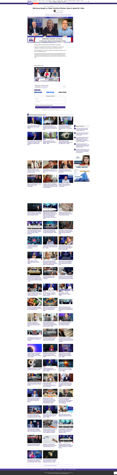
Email (63, 92)
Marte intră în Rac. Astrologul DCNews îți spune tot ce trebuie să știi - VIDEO (65, 369)
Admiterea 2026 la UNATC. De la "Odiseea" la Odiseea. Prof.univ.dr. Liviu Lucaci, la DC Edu (34, 294)
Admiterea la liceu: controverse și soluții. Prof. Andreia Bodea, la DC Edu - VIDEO (50, 246)
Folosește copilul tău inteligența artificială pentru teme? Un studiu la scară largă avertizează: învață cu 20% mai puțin (50, 185)
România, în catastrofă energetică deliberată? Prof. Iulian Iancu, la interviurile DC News (33, 324)
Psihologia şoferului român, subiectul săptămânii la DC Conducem (49, 277)
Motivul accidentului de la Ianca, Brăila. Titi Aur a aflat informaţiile (34, 185)
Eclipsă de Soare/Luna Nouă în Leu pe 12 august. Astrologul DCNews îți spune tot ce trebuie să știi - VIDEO (34, 355)
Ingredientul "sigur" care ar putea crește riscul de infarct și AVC (34, 369)
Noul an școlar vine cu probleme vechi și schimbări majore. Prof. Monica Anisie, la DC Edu (34, 213)
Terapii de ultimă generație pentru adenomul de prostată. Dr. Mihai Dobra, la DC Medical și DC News (66, 308)
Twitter (51, 92)
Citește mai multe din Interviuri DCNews (50, 465)
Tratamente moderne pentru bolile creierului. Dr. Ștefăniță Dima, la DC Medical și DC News (34, 430)
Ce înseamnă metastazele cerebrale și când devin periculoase (32, 246)
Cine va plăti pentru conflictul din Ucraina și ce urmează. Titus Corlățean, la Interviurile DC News (34, 142)
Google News (45, 87)
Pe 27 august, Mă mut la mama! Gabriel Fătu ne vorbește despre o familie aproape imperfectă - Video (66, 232)
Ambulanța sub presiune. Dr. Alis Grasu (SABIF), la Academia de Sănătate (34, 339)
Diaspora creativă (60, 0)
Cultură (82, 0)
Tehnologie (55, 1)
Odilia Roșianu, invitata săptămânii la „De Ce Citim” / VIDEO (33, 262)
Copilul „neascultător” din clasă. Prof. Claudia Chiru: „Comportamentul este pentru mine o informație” (50, 384)
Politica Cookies (52, 469)
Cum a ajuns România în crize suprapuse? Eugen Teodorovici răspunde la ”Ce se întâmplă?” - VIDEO (65, 384)
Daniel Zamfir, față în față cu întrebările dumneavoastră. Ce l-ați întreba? (65, 171)
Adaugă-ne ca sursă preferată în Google (53, 14)
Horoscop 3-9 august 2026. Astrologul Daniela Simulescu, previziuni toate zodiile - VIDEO (34, 416)
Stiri (47, 6)
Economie (54, 0)
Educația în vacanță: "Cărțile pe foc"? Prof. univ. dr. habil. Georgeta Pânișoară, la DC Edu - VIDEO (50, 355)
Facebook (38, 92)
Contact (65, 469)
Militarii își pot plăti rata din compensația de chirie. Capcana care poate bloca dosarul (65, 213)
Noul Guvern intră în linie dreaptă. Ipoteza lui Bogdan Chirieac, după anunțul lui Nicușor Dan (53, 3)
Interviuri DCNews (51, 6)
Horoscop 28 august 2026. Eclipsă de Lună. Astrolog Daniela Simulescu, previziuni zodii (82, 133)
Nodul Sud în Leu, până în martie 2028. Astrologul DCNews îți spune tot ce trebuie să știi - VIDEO (50, 308)
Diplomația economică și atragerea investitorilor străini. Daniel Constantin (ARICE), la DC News (50, 127)
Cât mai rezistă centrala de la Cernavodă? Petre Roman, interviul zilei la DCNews (65, 323)
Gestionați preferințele (59, 469)
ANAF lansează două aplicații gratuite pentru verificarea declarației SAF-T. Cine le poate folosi (65, 127)
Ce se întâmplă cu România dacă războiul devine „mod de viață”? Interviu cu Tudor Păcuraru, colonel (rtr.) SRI (66, 430)
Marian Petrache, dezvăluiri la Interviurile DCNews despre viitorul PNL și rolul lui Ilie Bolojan (33, 399)
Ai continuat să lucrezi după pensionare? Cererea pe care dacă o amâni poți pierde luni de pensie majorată (66, 339)
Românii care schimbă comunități (70, 0)
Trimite (50, 107)
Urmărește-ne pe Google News (66, 14)
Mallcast (59, 1)
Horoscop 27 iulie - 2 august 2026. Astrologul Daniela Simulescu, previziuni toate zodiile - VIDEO (34, 460)
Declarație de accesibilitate (72, 469)
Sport (51, 1)
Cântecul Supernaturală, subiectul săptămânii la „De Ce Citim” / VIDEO (49, 369)
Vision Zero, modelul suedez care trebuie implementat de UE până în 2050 (34, 384)
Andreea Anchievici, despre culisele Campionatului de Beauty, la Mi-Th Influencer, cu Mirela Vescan (66, 446)
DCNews (29, 2)
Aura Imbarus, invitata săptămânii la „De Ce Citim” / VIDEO (65, 294)
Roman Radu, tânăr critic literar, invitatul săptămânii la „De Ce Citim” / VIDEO (50, 416)
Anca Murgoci (61, 10)
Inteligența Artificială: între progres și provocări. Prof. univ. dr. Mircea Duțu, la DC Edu (50, 445)
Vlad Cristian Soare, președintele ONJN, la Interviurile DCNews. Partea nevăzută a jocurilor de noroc (66, 262)
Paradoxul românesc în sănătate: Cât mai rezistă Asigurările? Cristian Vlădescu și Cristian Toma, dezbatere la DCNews (50, 430)
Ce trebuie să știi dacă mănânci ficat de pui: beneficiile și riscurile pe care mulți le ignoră (34, 308)
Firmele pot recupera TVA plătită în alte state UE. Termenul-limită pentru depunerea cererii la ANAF (66, 277)
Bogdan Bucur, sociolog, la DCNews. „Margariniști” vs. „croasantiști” (64, 185)
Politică (39, 0)
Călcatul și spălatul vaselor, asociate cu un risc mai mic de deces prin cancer (33, 171)
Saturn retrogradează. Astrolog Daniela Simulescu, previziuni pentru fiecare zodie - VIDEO (49, 460)
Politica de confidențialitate (44, 469)
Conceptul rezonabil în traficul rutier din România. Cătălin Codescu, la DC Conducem (49, 339)
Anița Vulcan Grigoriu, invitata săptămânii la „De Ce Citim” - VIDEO (34, 127)
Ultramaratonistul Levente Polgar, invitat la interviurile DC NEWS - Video (50, 142)
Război (43, 0)
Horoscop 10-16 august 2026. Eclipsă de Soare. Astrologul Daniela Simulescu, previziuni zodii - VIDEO (65, 355)
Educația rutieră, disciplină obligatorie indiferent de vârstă (65, 415)
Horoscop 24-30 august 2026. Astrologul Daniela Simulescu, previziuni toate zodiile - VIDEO (50, 231)
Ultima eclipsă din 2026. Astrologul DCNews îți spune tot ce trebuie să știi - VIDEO (65, 142)
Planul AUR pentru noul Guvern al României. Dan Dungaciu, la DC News (50, 171)
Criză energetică (48, 0)
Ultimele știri (35, 0)
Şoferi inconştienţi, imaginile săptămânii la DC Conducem (33, 445)
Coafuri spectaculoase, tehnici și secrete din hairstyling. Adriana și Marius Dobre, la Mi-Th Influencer (34, 232)
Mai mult (64, 1)
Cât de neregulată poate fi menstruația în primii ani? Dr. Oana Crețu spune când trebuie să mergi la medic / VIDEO (50, 324)
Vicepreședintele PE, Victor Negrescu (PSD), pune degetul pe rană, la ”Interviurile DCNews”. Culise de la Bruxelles (66, 247)
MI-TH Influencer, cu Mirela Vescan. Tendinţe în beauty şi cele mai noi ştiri (49, 294)
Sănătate (78, 0)
